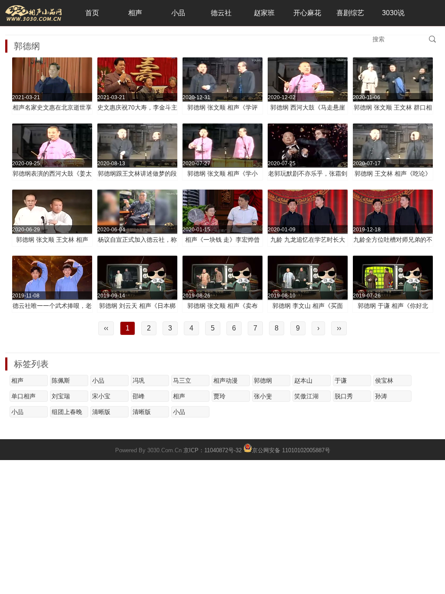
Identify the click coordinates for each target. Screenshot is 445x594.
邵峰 (139, 396)
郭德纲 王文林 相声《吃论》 (393, 173)
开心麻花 (307, 13)
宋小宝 (101, 396)
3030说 (393, 13)
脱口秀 (344, 396)
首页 (92, 13)
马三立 (182, 380)
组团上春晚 (67, 411)
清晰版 (101, 411)
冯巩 (139, 380)
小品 (178, 13)
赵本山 (303, 380)
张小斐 (263, 396)
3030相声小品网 (33, 13)
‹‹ (106, 328)
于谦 (341, 380)
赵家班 (264, 13)
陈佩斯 (61, 380)
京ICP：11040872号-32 (212, 450)
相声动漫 (225, 380)
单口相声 (23, 396)
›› (339, 328)
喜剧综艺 (350, 13)
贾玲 (219, 396)
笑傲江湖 (306, 396)
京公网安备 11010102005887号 (291, 449)
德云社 (221, 13)
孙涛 (381, 396)
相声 (135, 13)
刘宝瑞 (61, 396)
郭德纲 (263, 380)
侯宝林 (384, 380)
